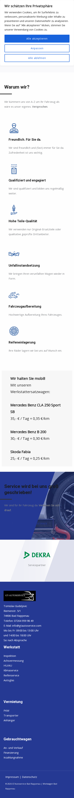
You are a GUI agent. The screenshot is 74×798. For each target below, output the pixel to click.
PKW (6, 710)
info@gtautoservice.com (26, 625)
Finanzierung (11, 752)
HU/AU (8, 665)
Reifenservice (11, 675)
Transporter (11, 715)
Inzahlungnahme (13, 757)
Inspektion (10, 656)
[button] (28, 523)
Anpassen (37, 48)
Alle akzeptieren (37, 38)
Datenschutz (29, 777)
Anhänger (9, 720)
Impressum (12, 777)
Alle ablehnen (37, 58)
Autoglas (9, 680)
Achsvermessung (14, 660)
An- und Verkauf (13, 747)
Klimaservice (11, 670)
